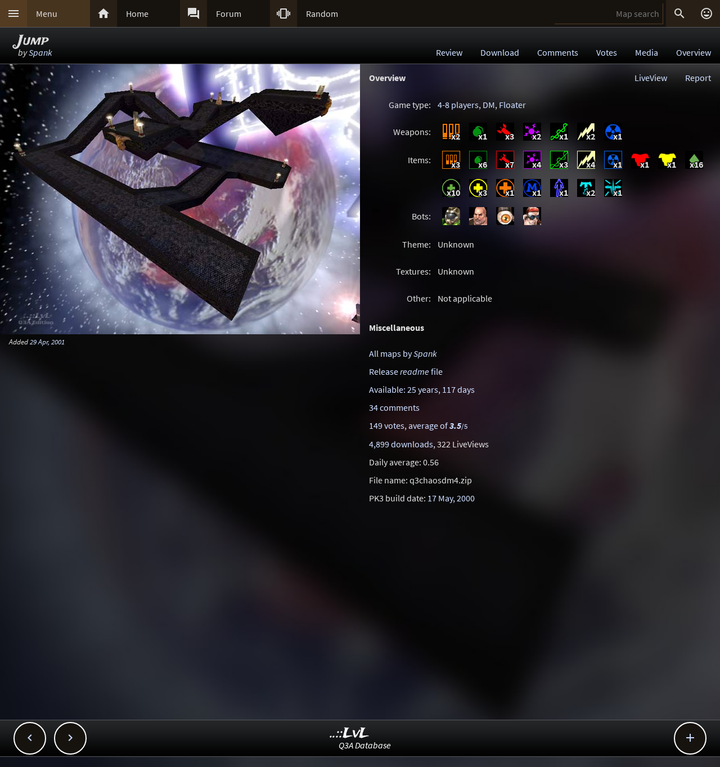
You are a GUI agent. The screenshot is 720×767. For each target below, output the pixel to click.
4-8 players (458, 104)
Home (137, 13)
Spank (40, 52)
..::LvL (349, 733)
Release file (406, 371)
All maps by (403, 353)
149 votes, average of (418, 425)
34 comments (394, 407)
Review (449, 52)
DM (489, 104)
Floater (512, 104)
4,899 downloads (401, 444)
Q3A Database (365, 745)
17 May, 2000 (451, 498)
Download (499, 52)
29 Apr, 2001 (47, 341)
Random (322, 13)
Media (646, 52)
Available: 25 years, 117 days (422, 389)
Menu (46, 13)
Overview (693, 52)
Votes (606, 52)
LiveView (650, 77)
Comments (557, 52)
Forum (228, 13)
